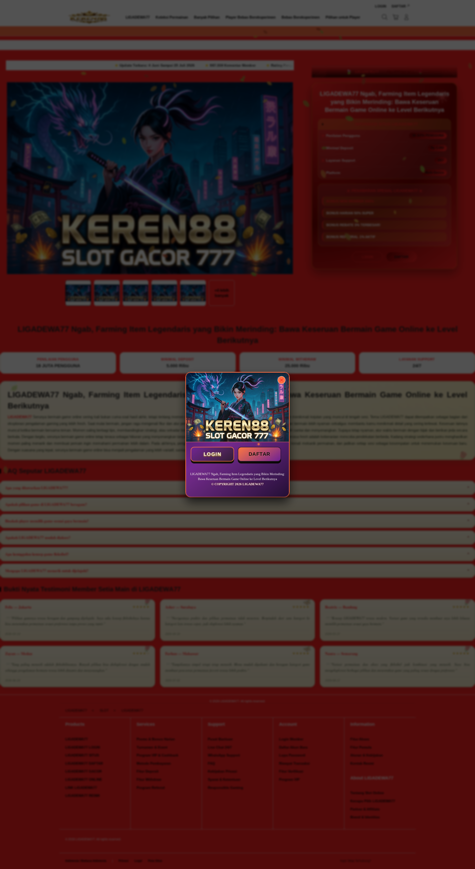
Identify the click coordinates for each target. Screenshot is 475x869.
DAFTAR (259, 454)
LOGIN (212, 454)
